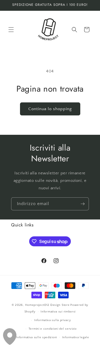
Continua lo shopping (50, 109)
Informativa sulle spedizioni (36, 337)
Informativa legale (75, 337)
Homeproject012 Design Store (47, 305)
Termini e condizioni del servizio (53, 328)
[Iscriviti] (82, 203)
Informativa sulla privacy (52, 320)
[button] (11, 30)
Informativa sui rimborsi (58, 311)
